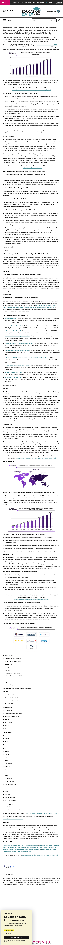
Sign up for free (17, 937)
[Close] (30, 911)
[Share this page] (59, 20)
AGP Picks (5, 2)
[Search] (51, 20)
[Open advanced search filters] (54, 20)
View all (59, 2)
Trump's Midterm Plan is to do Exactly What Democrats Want (22, 2)
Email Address (9, 930)
